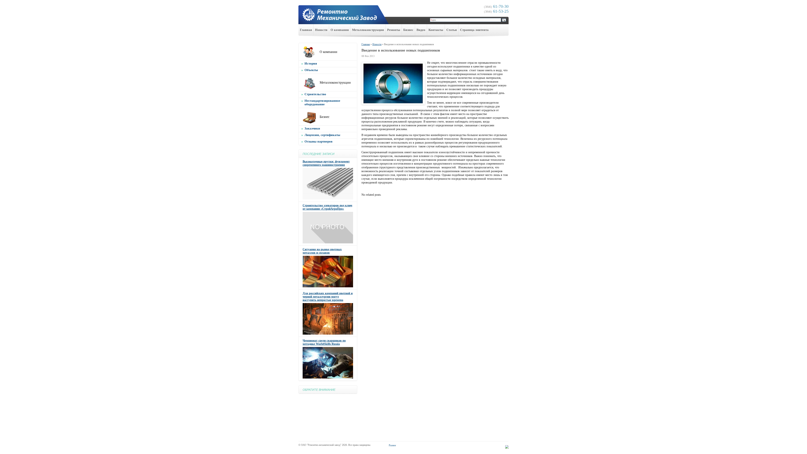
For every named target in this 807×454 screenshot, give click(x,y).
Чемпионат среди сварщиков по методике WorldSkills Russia (324, 342)
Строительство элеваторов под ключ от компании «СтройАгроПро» (327, 207)
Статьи (451, 30)
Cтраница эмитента (474, 30)
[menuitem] (306, 30)
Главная (306, 30)
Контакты (436, 30)
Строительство (315, 94)
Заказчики (312, 128)
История (311, 63)
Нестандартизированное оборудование (322, 102)
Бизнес (408, 30)
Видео (421, 30)
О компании (340, 30)
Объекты (311, 70)
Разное (392, 445)
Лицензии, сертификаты (322, 135)
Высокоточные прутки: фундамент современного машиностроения (326, 163)
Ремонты (393, 30)
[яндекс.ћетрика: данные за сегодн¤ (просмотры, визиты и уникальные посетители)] (507, 447)
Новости (321, 30)
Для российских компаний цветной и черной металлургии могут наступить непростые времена (328, 297)
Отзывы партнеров (318, 141)
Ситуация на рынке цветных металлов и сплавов (322, 251)
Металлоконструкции (368, 30)
